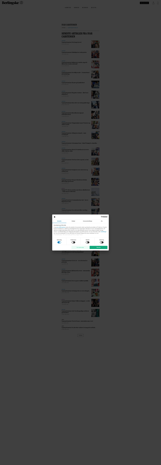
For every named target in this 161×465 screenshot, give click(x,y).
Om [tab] (102, 221)
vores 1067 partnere (60, 227)
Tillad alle (98, 247)
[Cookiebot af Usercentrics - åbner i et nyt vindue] (101, 217)
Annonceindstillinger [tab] (87, 221)
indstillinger (103, 231)
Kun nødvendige (80, 247)
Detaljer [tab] (73, 221)
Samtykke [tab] (59, 221)
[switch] (73, 242)
